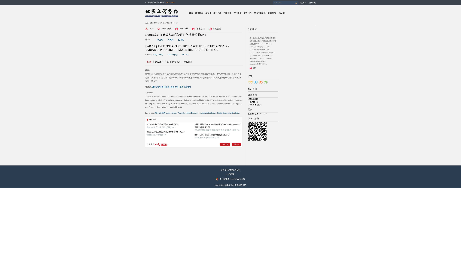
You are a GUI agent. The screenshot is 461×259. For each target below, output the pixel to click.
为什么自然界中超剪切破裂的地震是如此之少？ (212, 135)
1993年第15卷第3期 (165, 23)
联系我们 (248, 13)
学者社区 (236, 144)
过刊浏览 (237, 13)
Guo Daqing (172, 54)
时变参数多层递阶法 (160, 87)
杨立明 (160, 40)
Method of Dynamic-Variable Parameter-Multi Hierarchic (176, 113)
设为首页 (303, 3)
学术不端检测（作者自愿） (265, 13)
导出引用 (201, 29)
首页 (191, 13)
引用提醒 (217, 29)
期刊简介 (199, 13)
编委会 (208, 13)
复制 (254, 68)
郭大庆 (170, 40)
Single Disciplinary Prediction (228, 113)
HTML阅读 (166, 29)
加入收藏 (312, 3)
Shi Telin (185, 54)
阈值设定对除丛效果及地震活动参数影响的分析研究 (166, 132)
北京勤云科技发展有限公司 (234, 185)
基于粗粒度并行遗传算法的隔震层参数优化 (163, 124)
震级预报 (174, 87)
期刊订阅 (217, 13)
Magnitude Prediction (208, 113)
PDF (151, 29)
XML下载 (184, 29)
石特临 (181, 40)
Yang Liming (158, 54)
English (282, 13)
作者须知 (227, 13)
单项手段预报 (185, 87)
